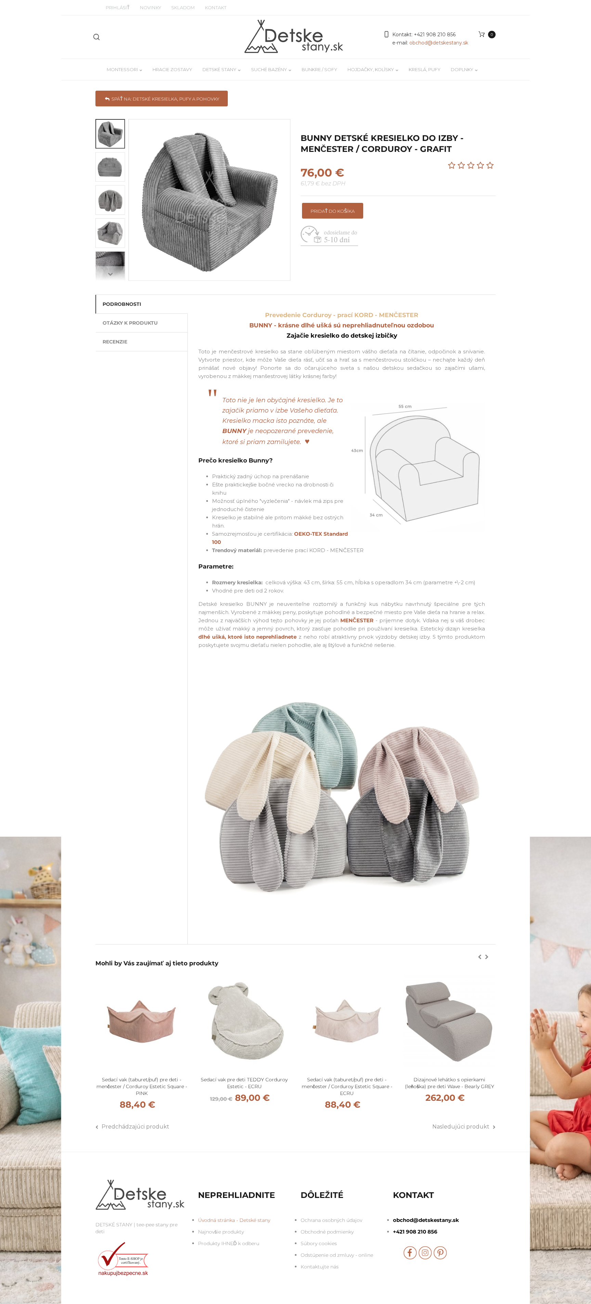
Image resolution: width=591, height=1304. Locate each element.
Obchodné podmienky (327, 1232)
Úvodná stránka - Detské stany (234, 1220)
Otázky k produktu (130, 323)
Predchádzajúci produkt (135, 1126)
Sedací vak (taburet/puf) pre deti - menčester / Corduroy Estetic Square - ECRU (347, 1086)
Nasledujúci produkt (460, 1126)
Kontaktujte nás (320, 1267)
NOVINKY (150, 7)
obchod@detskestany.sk (438, 43)
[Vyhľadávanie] (96, 37)
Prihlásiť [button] (118, 7)
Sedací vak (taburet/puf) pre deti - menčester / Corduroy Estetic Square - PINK (141, 1086)
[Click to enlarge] (209, 200)
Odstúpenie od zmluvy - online (337, 1255)
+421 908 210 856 (434, 34)
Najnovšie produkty (221, 1232)
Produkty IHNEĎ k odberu (228, 1243)
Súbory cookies (319, 1243)
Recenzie (115, 342)
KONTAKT (215, 7)
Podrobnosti (122, 304)
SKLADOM (183, 7)
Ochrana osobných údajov (331, 1220)
